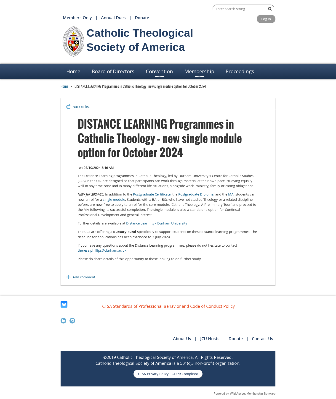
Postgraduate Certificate (152, 194)
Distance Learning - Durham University (156, 223)
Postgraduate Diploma (195, 194)
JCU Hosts (209, 338)
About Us (182, 338)
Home (64, 86)
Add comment (84, 277)
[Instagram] (72, 320)
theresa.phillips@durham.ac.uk (102, 250)
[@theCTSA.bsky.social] (64, 306)
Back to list (81, 106)
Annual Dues (113, 17)
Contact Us (262, 338)
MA (231, 194)
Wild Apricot (238, 393)
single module (114, 199)
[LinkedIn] (63, 320)
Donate (142, 17)
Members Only (77, 17)
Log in (266, 18)
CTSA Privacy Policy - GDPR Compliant (168, 373)
